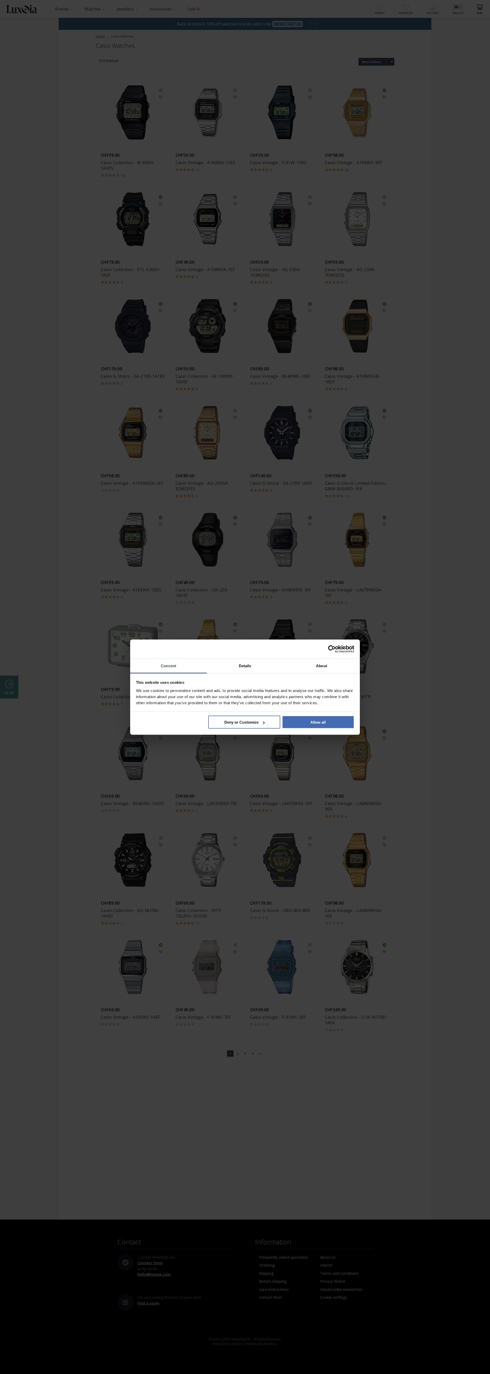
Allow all (318, 722)
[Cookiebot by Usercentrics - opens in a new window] (332, 649)
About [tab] (321, 665)
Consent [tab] (168, 665)
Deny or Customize (241, 722)
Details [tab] (245, 665)
